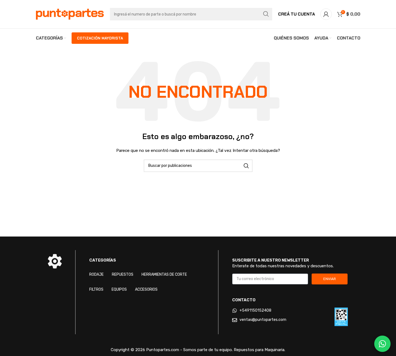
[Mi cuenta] (326, 14)
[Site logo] (70, 14)
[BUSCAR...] (266, 14)
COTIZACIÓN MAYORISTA (100, 38)
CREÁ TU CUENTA (296, 14)
